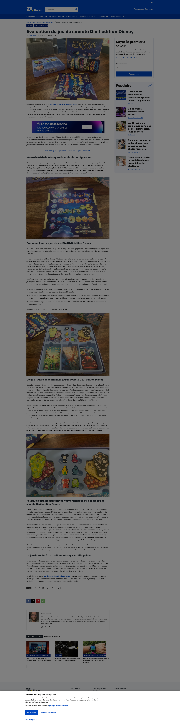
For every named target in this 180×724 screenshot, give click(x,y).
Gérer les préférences (48, 712)
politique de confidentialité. (58, 705)
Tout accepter (31, 712)
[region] (90, 707)
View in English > (31, 719)
